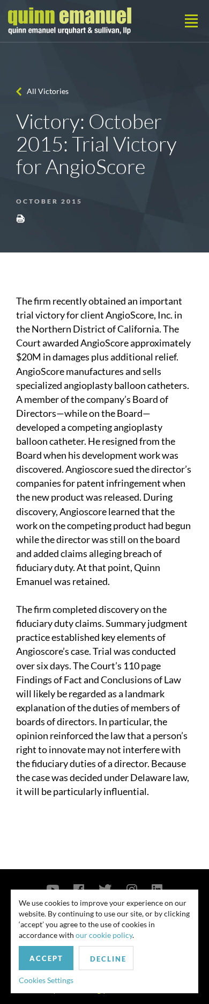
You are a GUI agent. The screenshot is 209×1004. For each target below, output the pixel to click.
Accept (46, 958)
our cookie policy (104, 935)
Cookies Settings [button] (46, 980)
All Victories (48, 91)
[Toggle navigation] (191, 21)
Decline (108, 959)
